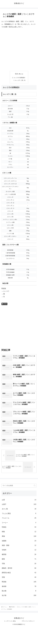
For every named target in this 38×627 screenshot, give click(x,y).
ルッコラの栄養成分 (19, 77)
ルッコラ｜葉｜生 (20, 80)
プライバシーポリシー (28, 621)
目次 (16, 74)
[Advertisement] (19, 49)
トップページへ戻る (10, 621)
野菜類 (5, 304)
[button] (34, 485)
